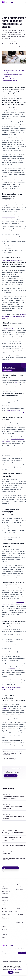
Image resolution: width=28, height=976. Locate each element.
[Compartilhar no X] (22, 46)
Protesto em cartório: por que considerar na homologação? (13, 852)
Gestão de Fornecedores (12, 10)
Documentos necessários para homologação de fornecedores (14, 859)
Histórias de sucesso (7, 911)
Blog (4, 10)
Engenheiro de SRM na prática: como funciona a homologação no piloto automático (12, 839)
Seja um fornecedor (6, 914)
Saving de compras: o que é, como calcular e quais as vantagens (14, 316)
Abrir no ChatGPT (10, 758)
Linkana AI (4, 904)
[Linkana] (7, 2)
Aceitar (10, 972)
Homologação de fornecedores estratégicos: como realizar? (14, 846)
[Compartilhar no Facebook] (25, 46)
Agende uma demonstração (10, 868)
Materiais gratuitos (19, 914)
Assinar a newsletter (10, 775)
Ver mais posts (7, 871)
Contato (4, 937)
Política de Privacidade (16, 969)
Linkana (12, 668)
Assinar (21, 953)
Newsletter (4, 934)
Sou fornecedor (19, 922)
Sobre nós (4, 929)
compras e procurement (8, 217)
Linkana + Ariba (19, 889)
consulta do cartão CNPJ (10, 328)
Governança (5, 931)
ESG (15, 382)
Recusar (17, 972)
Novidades (18, 917)
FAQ (16, 919)
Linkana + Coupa (19, 886)
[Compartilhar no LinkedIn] (20, 46)
